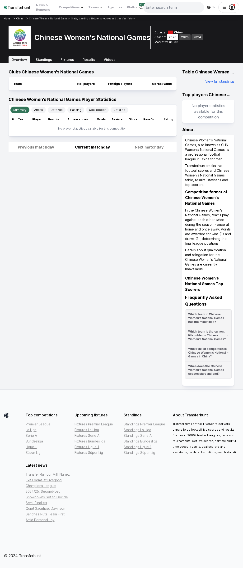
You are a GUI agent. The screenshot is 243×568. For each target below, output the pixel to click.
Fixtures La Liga (87, 430)
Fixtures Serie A (87, 435)
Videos (109, 60)
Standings (44, 60)
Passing (75, 110)
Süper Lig (33, 453)
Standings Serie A (138, 435)
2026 (172, 37)
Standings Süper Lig (139, 453)
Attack (38, 110)
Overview (19, 60)
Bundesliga (34, 441)
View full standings (219, 81)
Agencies (114, 7)
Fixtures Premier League (94, 424)
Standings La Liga (137, 430)
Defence (57, 110)
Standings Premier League (144, 424)
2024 (197, 37)
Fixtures (67, 60)
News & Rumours (43, 7)
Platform (133, 7)
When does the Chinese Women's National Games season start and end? (206, 369)
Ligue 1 (31, 447)
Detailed (119, 110)
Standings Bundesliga (141, 441)
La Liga (31, 430)
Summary (20, 110)
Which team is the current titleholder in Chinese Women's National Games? (207, 335)
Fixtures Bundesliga (90, 441)
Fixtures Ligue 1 (87, 447)
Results (89, 60)
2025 (185, 37)
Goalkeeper (97, 110)
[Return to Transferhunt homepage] (17, 7)
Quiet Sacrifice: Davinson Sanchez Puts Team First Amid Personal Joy (45, 514)
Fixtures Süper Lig (89, 453)
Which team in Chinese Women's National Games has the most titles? (206, 318)
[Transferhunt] (13, 415)
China (178, 32)
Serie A (31, 435)
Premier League (38, 424)
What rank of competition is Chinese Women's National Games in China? (207, 352)
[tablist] (121, 59)
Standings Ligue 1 (137, 447)
